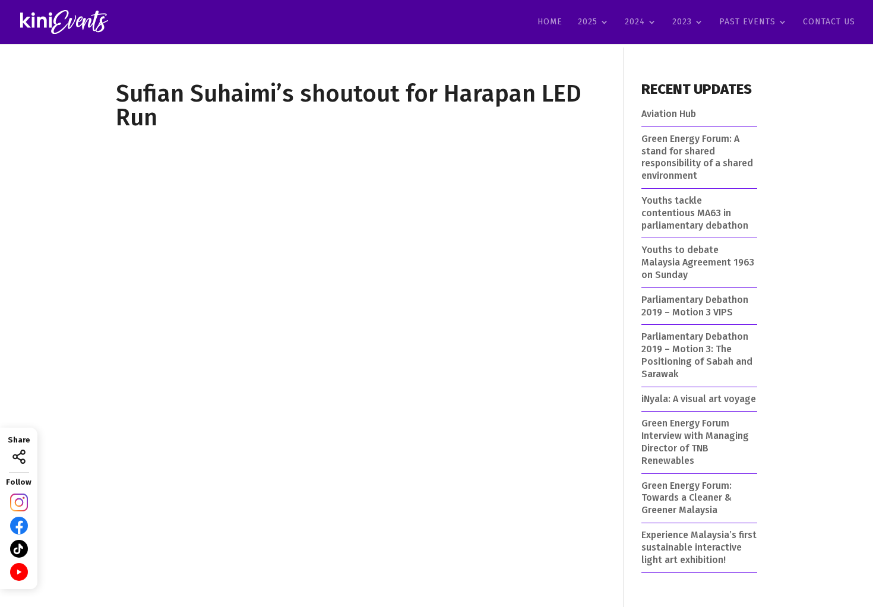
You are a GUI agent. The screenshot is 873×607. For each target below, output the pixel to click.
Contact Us (829, 22)
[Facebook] (19, 526)
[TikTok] (19, 549)
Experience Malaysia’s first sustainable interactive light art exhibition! (699, 547)
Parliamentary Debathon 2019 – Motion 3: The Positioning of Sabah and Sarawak (696, 355)
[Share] (19, 457)
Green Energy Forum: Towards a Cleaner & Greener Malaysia (686, 498)
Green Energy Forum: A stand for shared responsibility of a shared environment (697, 157)
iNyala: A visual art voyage (698, 398)
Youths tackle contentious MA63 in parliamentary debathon (694, 213)
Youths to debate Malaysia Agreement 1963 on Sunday (697, 262)
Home (549, 22)
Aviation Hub (668, 113)
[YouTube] (19, 572)
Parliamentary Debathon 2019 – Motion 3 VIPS (694, 306)
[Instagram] (19, 502)
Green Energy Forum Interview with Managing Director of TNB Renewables (695, 442)
